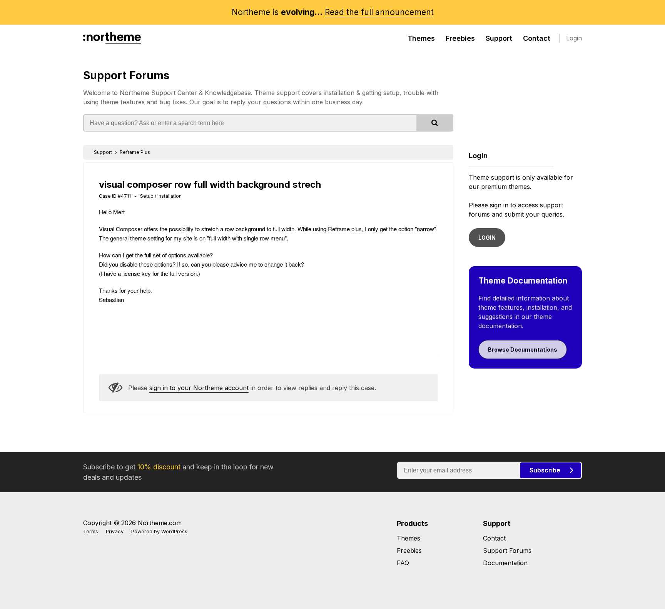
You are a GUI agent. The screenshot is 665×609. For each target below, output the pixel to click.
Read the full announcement (379, 12)
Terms (90, 531)
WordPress (174, 531)
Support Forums (126, 75)
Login (574, 38)
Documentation (505, 563)
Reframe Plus (135, 152)
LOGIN (487, 237)
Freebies (460, 38)
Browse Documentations (522, 349)
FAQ (403, 563)
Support (499, 38)
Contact (536, 38)
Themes (421, 38)
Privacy (115, 531)
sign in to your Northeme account (199, 388)
